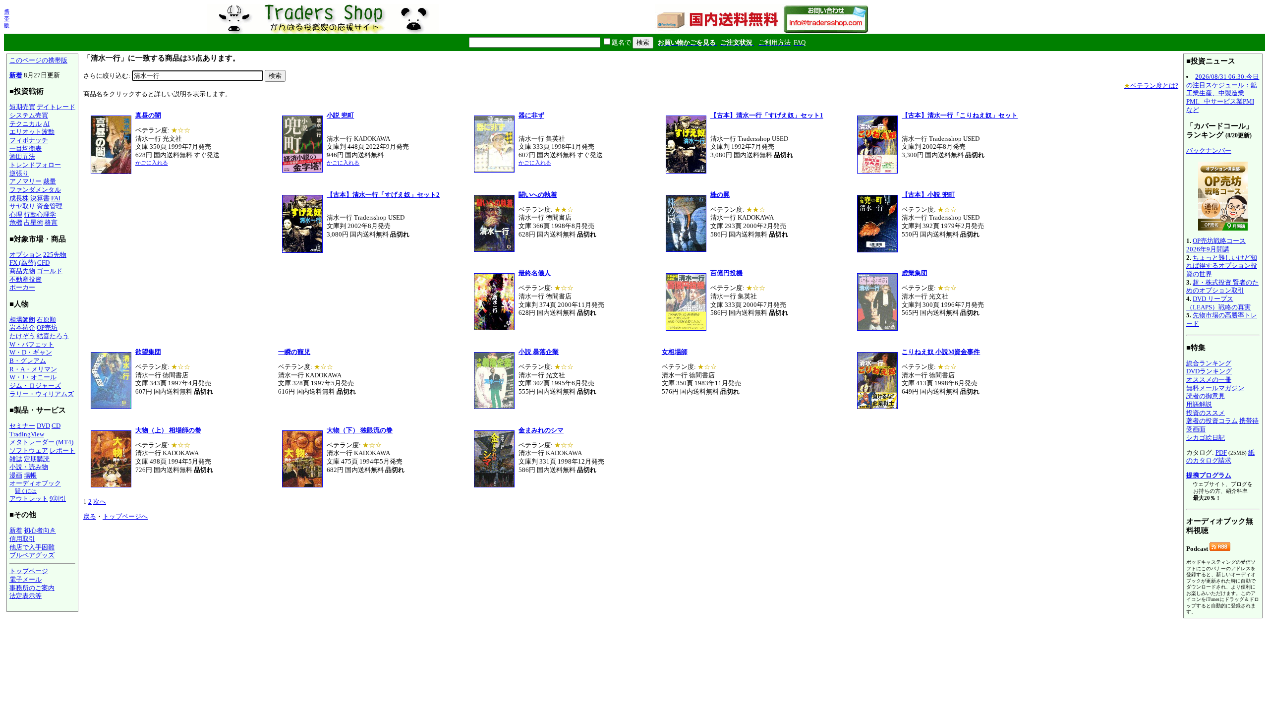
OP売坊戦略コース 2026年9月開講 (1216, 245)
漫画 (15, 475)
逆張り (19, 173)
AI (46, 123)
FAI (55, 198)
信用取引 (22, 538)
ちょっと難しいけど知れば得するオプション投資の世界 (1221, 266)
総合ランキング (1208, 363)
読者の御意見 (1205, 396)
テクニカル (25, 123)
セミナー (22, 425)
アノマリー (25, 181)
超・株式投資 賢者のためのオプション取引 (1222, 287)
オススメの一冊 (1208, 379)
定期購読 (37, 459)
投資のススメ (1205, 412)
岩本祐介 (22, 327)
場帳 (30, 475)
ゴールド (49, 271)
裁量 (49, 181)
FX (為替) (22, 262)
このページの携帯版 (38, 60)
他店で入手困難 (32, 547)
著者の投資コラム (1212, 420)
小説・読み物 (28, 467)
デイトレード (56, 107)
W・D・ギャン (30, 352)
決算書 (40, 198)
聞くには (26, 491)
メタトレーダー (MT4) (41, 442)
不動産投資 (25, 279)
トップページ (28, 571)
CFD (43, 262)
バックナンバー (1208, 150)
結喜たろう (53, 336)
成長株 (19, 198)
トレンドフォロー (35, 165)
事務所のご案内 (32, 588)
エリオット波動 (32, 131)
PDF (1221, 452)
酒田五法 (22, 156)
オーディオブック (35, 483)
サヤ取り (22, 206)
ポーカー (22, 287)
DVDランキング (1209, 371)
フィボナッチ (28, 140)
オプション (25, 254)
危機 (15, 222)
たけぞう (22, 336)
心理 (15, 214)
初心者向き (40, 530)
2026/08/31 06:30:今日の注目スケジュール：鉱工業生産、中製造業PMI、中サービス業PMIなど (1222, 93)
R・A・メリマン (33, 369)
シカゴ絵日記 (1205, 437)
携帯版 (6, 18)
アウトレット (28, 498)
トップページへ (125, 516)
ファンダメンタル (35, 189)
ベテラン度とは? (1151, 85)
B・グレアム (27, 360)
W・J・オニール (33, 377)
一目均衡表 (25, 148)
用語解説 (1199, 404)
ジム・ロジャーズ (35, 385)
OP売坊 (47, 327)
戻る (89, 516)
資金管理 (49, 206)
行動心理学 (40, 214)
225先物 (54, 254)
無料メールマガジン (1215, 388)
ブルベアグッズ (32, 555)
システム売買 (28, 115)
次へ (99, 501)
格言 (51, 222)
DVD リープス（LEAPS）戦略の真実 (1218, 303)
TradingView (26, 434)
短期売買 (22, 107)
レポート (62, 450)
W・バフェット (31, 344)
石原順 (46, 319)
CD (56, 425)
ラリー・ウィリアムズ (41, 394)
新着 (15, 75)
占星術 (33, 222)
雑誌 (15, 459)
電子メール (25, 579)
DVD (43, 425)
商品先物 (22, 271)
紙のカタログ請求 (1220, 457)
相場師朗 (22, 319)
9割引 (58, 498)
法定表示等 (25, 595)
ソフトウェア (28, 450)
